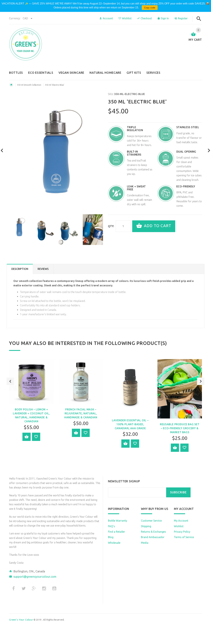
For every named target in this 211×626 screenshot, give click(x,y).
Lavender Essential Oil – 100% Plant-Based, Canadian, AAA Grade (130, 424)
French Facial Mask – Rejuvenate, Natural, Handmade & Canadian (80, 413)
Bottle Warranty (117, 520)
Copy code (149, 7)
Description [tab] (19, 268)
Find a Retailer (116, 531)
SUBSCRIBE (178, 492)
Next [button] (200, 381)
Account (108, 18)
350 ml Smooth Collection (29, 85)
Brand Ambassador (152, 537)
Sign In (165, 18)
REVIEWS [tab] (43, 268)
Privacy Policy (182, 531)
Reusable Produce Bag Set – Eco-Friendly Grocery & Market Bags (179, 428)
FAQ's (111, 526)
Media (144, 542)
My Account (181, 520)
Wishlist (127, 18)
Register (183, 18)
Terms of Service (184, 537)
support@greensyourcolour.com (34, 576)
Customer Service (151, 520)
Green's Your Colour (21, 619)
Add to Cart (157, 226)
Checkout (146, 18)
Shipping (146, 526)
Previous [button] (10, 381)
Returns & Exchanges (153, 531)
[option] (19, 227)
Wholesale (114, 542)
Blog (110, 537)
